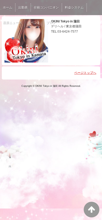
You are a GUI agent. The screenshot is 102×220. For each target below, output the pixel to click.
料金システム (74, 7)
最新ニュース (12, 23)
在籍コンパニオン (46, 7)
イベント (34, 23)
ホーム (7, 7)
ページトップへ (85, 73)
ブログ (51, 23)
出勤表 (23, 7)
